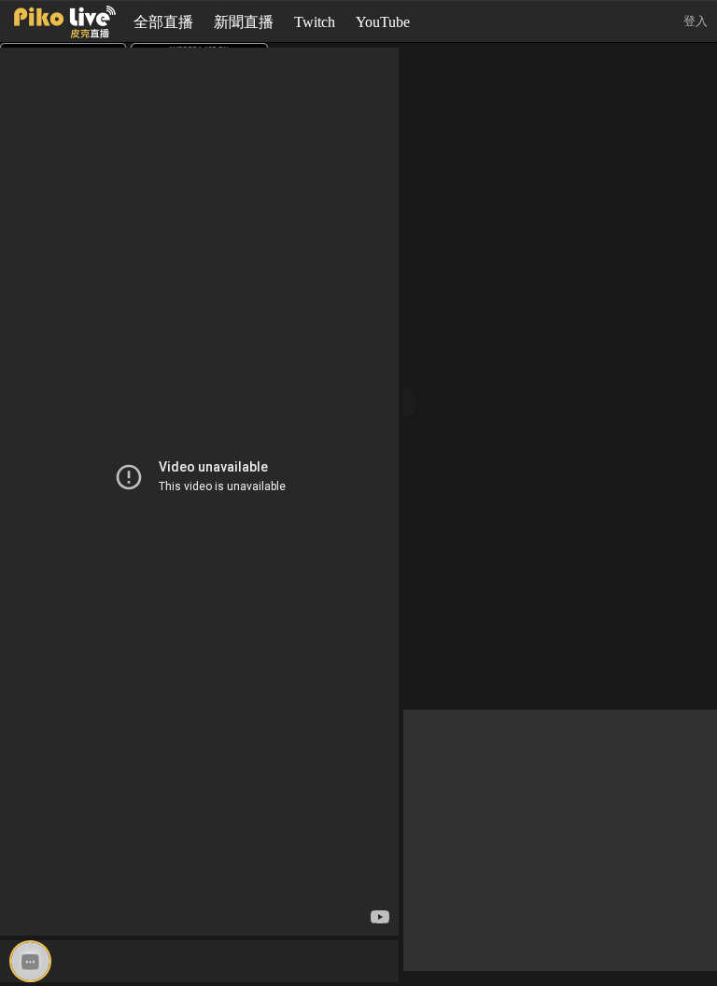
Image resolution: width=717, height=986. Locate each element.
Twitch (314, 22)
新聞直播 (244, 22)
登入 (695, 21)
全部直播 (163, 22)
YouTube (383, 22)
